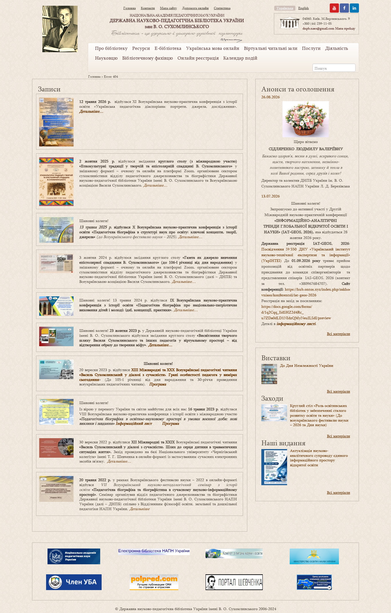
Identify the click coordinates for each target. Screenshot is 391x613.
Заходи (272, 398)
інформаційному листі (296, 323)
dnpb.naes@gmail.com (318, 28)
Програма (157, 384)
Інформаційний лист (134, 423)
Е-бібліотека (168, 48)
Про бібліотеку (111, 48)
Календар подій (240, 58)
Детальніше (139, 508)
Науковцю (106, 58)
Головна (129, 8)
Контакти (148, 8)
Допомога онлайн (195, 8)
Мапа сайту (168, 8)
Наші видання (283, 442)
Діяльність (336, 48)
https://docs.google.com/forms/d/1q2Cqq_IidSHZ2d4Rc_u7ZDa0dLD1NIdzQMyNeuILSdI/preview (296, 312)
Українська (285, 8)
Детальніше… (91, 111)
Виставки (276, 357)
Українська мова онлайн (212, 48)
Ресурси (141, 48)
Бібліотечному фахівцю (147, 58)
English (303, 8)
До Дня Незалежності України (306, 365)
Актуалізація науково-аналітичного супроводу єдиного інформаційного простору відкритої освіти (319, 457)
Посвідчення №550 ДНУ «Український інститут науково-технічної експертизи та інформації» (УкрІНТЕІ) (305, 254)
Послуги (311, 48)
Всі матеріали (338, 333)
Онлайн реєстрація (198, 58)
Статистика (222, 8)
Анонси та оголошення (297, 88)
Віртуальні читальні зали (270, 48)
